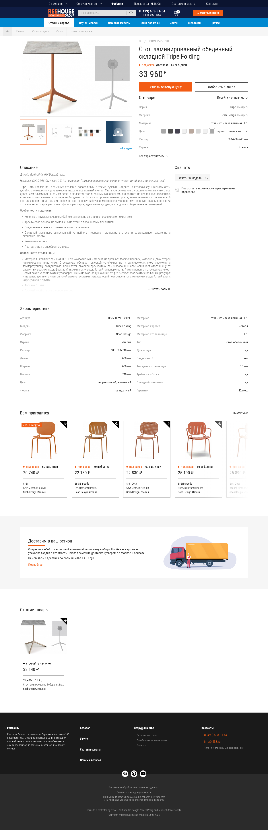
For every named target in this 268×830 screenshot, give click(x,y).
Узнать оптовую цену (165, 87)
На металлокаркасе (81, 31)
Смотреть (242, 107)
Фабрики (117, 3)
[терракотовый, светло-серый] (198, 131)
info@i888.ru (212, 741)
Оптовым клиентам (147, 735)
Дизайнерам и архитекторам (152, 740)
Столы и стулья (58, 23)
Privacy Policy (146, 810)
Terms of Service (166, 810)
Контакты (212, 3)
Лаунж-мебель (88, 23)
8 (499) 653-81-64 (152, 12)
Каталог (20, 31)
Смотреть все (240, 413)
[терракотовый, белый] (184, 131)
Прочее (215, 23)
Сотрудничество (86, 3)
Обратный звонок (209, 12)
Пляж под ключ (150, 23)
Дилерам (141, 745)
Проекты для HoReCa (147, 3)
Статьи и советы (90, 749)
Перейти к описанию (230, 97)
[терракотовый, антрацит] (177, 131)
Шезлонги (194, 23)
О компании (55, 3)
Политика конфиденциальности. (134, 792)
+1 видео (126, 148)
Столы (59, 31)
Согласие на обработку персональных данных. (134, 787)
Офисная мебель (119, 23)
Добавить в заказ (221, 87)
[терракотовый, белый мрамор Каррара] (205, 131)
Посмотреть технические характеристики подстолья (208, 190)
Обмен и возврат (90, 760)
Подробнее (35, 564)
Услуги (84, 738)
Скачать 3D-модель (189, 178)
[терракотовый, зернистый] (163, 131)
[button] (122, 78)
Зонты (174, 23)
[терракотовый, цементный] (170, 131)
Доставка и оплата (183, 3)
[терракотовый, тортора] (191, 131)
